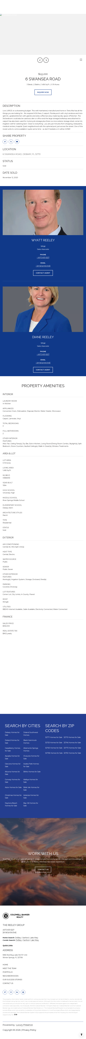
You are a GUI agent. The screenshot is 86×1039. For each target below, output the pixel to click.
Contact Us (8, 983)
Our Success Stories (12, 980)
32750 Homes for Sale (72, 753)
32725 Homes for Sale (53, 743)
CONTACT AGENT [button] (43, 273)
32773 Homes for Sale (72, 748)
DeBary (18, 938)
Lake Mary (34, 938)
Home (5, 965)
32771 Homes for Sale (53, 737)
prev (40, 60)
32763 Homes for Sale (53, 748)
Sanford (26, 938)
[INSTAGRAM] (11, 992)
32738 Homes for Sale (54, 753)
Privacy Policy (29, 1030)
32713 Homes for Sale (72, 737)
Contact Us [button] (43, 870)
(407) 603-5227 (43, 258)
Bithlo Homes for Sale (32, 772)
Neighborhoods (10, 976)
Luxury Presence (24, 1025)
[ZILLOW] (23, 992)
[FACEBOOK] (5, 992)
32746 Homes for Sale (72, 743)
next (46, 60)
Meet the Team (9, 968)
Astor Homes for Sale (13, 787)
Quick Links (8, 946)
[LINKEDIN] (17, 992)
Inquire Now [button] (43, 92)
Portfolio (8, 972)
